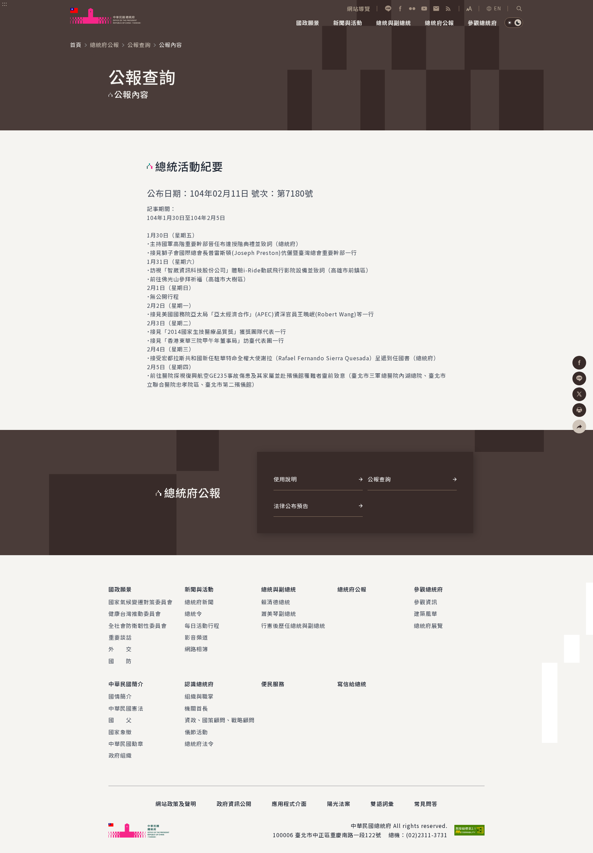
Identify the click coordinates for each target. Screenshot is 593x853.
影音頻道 (196, 637)
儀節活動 (196, 732)
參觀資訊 (425, 602)
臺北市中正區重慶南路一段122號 (338, 835)
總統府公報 (104, 44)
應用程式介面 (289, 803)
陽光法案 (338, 803)
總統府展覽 (428, 625)
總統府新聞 (199, 602)
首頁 (76, 44)
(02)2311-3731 (426, 835)
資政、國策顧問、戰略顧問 (220, 720)
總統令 (193, 613)
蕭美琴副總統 (278, 613)
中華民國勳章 (125, 743)
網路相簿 (196, 649)
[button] (519, 8)
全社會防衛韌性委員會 (137, 625)
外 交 (120, 649)
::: (4, 4)
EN (497, 8)
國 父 (120, 720)
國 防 (120, 661)
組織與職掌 (199, 696)
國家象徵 (120, 732)
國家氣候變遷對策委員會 (140, 602)
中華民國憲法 (125, 708)
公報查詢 (139, 44)
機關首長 (196, 708)
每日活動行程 (202, 625)
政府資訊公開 (234, 803)
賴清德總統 (275, 602)
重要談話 (120, 637)
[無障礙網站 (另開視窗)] (469, 830)
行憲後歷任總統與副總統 (293, 625)
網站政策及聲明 (175, 803)
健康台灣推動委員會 (134, 613)
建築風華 (425, 613)
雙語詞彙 (382, 803)
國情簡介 (120, 696)
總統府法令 (199, 743)
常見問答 (426, 803)
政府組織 (120, 755)
